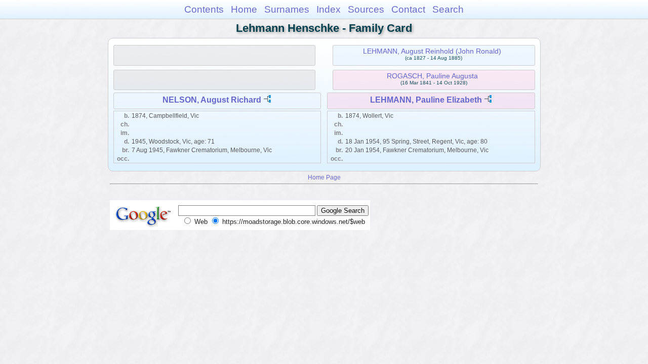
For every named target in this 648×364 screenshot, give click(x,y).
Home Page (324, 177)
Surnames (286, 9)
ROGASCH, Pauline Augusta (432, 76)
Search (448, 9)
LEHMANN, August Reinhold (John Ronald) (432, 51)
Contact (408, 9)
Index (328, 9)
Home (244, 9)
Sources (366, 9)
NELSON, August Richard (212, 100)
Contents (204, 9)
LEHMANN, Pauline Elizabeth (426, 100)
